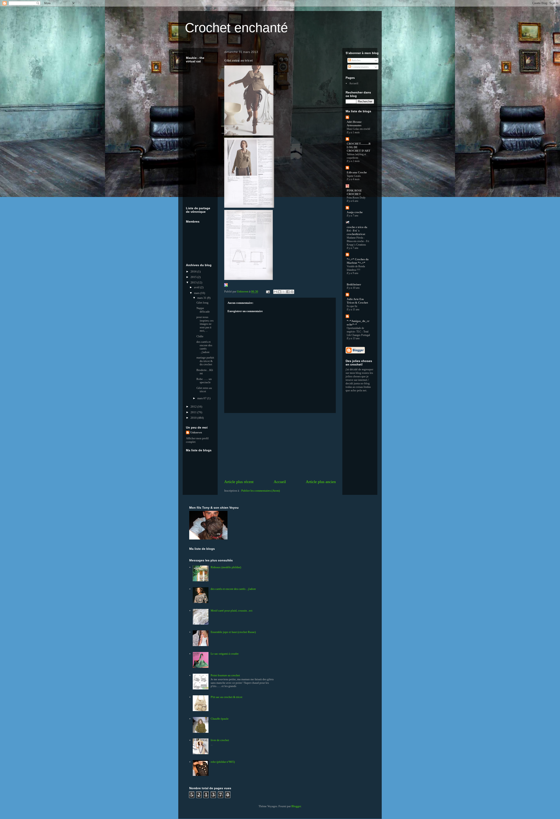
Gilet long (202, 302)
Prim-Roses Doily (356, 197)
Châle (199, 336)
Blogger (296, 806)
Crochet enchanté (236, 27)
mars (197, 293)
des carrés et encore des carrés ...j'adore (204, 347)
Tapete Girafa (353, 176)
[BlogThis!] (279, 292)
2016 (194, 271)
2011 (194, 412)
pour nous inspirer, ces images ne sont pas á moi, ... (205, 323)
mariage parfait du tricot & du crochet (205, 361)
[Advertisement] (280, 446)
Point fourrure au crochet (225, 675)
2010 (194, 417)
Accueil (280, 482)
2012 (194, 406)
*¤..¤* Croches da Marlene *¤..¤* (358, 261)
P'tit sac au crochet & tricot (226, 697)
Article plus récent (239, 482)
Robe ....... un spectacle (204, 380)
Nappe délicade (203, 309)
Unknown (196, 432)
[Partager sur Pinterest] (292, 292)
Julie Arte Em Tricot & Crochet (357, 300)
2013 (194, 282)
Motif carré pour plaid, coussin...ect (231, 610)
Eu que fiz (352, 306)
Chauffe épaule (220, 718)
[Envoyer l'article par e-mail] (267, 291)
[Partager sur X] (284, 292)
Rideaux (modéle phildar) (226, 567)
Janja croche (355, 212)
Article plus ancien (321, 482)
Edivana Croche (357, 172)
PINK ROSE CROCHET (354, 192)
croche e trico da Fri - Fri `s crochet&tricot (357, 230)
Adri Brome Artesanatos (354, 123)
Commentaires (360, 67)
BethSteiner (354, 284)
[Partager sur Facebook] (288, 292)
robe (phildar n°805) (223, 761)
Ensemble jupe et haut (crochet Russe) (233, 632)
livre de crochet (220, 740)
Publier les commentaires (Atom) (260, 490)
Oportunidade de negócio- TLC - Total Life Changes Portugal (358, 332)
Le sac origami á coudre (225, 653)
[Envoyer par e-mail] (275, 292)
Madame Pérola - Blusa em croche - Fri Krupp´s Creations (358, 241)
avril (197, 287)
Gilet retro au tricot (204, 389)
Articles (355, 60)
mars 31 (202, 297)
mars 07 (202, 398)
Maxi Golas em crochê (358, 128)
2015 (194, 277)
